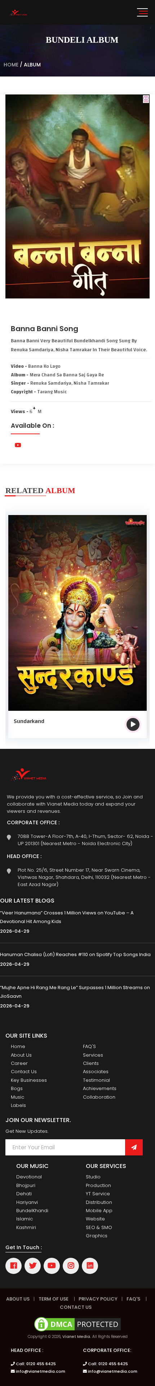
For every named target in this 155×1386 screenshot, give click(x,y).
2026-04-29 (14, 931)
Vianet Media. (76, 1336)
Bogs (17, 1088)
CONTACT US (76, 1307)
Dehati (24, 1193)
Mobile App (99, 1210)
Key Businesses (29, 1080)
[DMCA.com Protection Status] (77, 1323)
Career (19, 1063)
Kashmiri (26, 1227)
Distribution (99, 1202)
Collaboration (99, 1097)
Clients (91, 1063)
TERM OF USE (53, 1298)
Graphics (96, 1235)
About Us (21, 1055)
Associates (95, 1071)
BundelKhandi (32, 1210)
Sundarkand (29, 721)
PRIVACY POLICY (98, 1298)
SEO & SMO (99, 1227)
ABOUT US (18, 1298)
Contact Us (24, 1071)
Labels (18, 1105)
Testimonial (96, 1080)
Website (95, 1218)
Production (98, 1185)
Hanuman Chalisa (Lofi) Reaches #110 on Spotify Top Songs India (75, 954)
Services (93, 1055)
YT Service (98, 1193)
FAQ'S (89, 1046)
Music (17, 1097)
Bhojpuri (25, 1185)
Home (11, 64)
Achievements (99, 1088)
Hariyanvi (27, 1202)
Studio (93, 1176)
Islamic (24, 1218)
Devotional (29, 1176)
